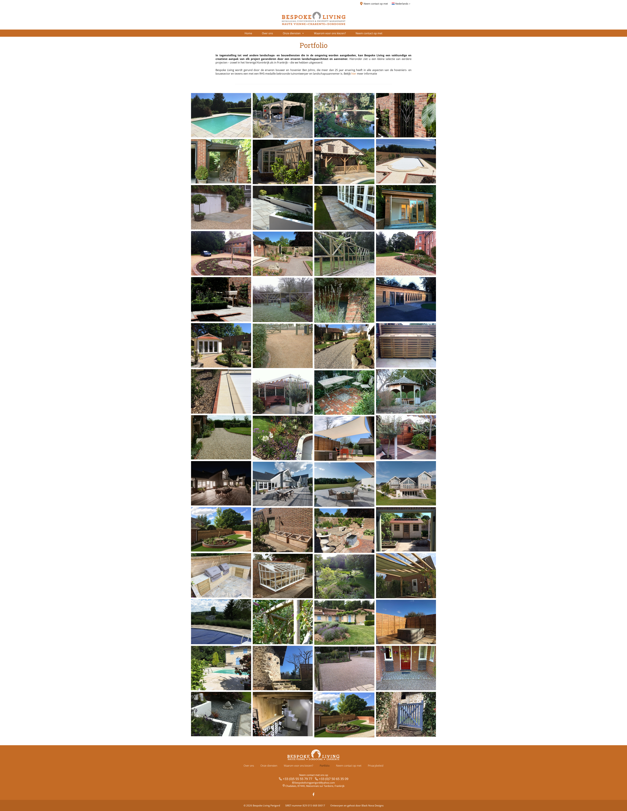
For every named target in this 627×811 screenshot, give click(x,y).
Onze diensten (268, 765)
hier (353, 73)
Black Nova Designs (373, 805)
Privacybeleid (375, 765)
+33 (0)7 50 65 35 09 (333, 779)
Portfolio (325, 765)
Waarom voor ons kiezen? (298, 765)
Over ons (249, 765)
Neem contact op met (348, 765)
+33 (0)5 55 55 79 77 (297, 779)
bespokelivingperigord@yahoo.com (315, 782)
